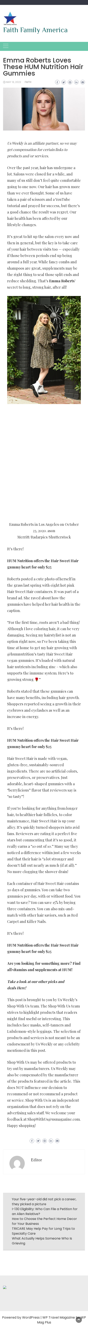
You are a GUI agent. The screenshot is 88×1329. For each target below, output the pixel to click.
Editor (36, 1159)
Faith (28, 82)
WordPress (31, 1317)
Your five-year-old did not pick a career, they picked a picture (44, 1201)
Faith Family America (35, 30)
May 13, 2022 (13, 82)
